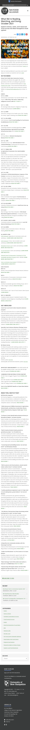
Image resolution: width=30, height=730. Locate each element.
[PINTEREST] (26, 34)
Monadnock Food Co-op (6, 245)
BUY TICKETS (17, 101)
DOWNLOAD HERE (15, 371)
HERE (22, 73)
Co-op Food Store (5, 250)
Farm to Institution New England (8, 262)
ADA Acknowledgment (13, 695)
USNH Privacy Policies (9, 693)
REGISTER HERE (22, 115)
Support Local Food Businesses (11, 648)
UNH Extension (4, 236)
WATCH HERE (19, 563)
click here (11, 359)
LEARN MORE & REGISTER (8, 264)
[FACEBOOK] (20, 34)
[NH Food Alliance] (11, 11)
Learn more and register (14, 238)
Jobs (5, 628)
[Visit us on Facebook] (5, 724)
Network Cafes (7, 630)
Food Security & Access (9, 619)
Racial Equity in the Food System (11, 639)
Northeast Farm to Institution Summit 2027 (14, 589)
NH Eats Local (7, 633)
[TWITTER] (24, 34)
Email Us (8, 721)
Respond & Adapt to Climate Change (12, 645)
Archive (5, 656)
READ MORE (4, 388)
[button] (28, 10)
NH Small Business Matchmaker (11, 593)
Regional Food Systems (9, 642)
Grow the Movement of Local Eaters (12, 625)
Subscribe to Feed (8, 578)
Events (5, 611)
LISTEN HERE (10, 540)
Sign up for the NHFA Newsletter (12, 672)
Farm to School (7, 613)
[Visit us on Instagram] (6, 724)
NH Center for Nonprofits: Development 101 (14, 598)
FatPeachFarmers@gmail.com (13, 89)
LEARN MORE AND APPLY (12, 324)
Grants (5, 622)
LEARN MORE (16, 108)
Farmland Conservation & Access (11, 616)
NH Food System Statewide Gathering (12, 636)
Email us (25, 66)
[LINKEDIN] (22, 34)
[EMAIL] (17, 34)
